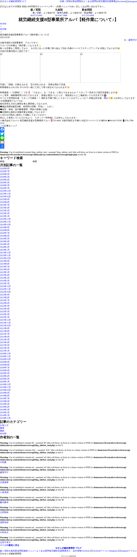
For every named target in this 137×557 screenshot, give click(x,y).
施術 (2, 431)
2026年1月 (5, 188)
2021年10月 (5, 325)
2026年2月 (5, 185)
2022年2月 (5, 314)
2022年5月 (5, 306)
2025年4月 (5, 208)
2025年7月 (5, 205)
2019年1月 (5, 415)
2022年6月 (5, 303)
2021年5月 (5, 339)
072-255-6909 (88, 15)
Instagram (113, 551)
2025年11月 (5, 194)
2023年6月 (5, 269)
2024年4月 (5, 241)
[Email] (68, 142)
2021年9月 (5, 328)
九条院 (12, 551)
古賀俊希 (4, 482)
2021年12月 (5, 320)
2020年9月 (5, 362)
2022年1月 (5, 317)
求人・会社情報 (73, 551)
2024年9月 (5, 227)
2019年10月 (5, 390)
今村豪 (3, 462)
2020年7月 (5, 367)
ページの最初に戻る (9, 545)
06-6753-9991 (37, 15)
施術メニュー (30, 551)
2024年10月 (5, 224)
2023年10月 (5, 258)
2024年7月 (5, 233)
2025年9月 (5, 199)
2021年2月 (5, 348)
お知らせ (4, 425)
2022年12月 (5, 286)
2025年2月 (5, 213)
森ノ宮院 (4, 551)
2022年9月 (5, 295)
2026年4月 (5, 180)
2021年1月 (5, 351)
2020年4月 (5, 376)
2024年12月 (5, 219)
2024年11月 (5, 222)
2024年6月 (5, 236)
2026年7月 (5, 171)
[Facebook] (68, 129)
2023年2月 (5, 281)
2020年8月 (5, 365)
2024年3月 (5, 244)
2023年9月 (5, 261)
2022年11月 (5, 289)
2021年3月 (5, 345)
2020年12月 (5, 353)
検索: (2, 161)
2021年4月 (5, 342)
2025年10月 (5, 196)
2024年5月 (5, 238)
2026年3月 (5, 182)
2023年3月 (5, 278)
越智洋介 (132, 40)
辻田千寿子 (5, 542)
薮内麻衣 (4, 502)
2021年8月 (5, 331)
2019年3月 (5, 410)
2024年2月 (5, 247)
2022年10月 (5, 292)
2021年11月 (5, 323)
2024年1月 (5, 250)
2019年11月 (5, 387)
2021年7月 (5, 334)
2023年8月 (5, 264)
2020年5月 (5, 373)
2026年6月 (5, 174)
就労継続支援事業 (57, 551)
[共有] (68, 146)
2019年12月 (5, 384)
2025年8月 (5, 202)
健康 (2, 428)
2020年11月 (5, 356)
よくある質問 (42, 551)
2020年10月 (5, 359)
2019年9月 (5, 393)
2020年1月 (5, 381)
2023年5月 (5, 272)
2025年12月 (5, 191)
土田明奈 (4, 512)
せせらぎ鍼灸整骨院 (65, 548)
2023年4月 (5, 275)
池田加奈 (4, 522)
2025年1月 (5, 216)
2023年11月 (5, 255)
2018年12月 (5, 418)
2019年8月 (5, 395)
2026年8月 (5, 168)
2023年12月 (5, 252)
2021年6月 (5, 337)
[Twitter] (68, 134)
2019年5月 (5, 404)
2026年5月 (5, 177)
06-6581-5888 (61, 15)
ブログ (78, 548)
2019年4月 (5, 407)
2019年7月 (5, 398)
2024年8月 (5, 230)
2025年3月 (5, 210)
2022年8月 (5, 297)
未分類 (3, 433)
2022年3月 (5, 311)
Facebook (85, 551)
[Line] (68, 138)
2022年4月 (5, 309)
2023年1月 (5, 283)
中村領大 (4, 532)
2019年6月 (5, 401)
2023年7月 (5, 266)
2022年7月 (5, 300)
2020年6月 (5, 370)
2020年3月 (5, 379)
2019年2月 (5, 412)
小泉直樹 (4, 492)
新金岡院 (19, 551)
